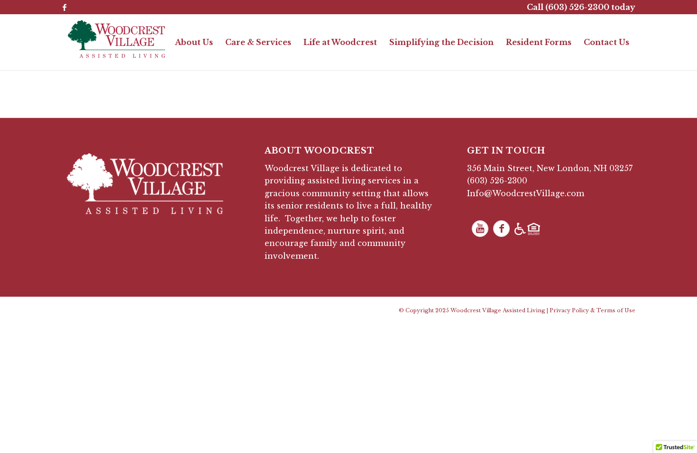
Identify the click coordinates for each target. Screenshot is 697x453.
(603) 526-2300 (497, 180)
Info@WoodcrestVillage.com (525, 193)
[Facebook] (501, 228)
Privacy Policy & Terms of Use (592, 310)
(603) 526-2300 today (590, 7)
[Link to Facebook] (64, 7)
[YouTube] (480, 228)
